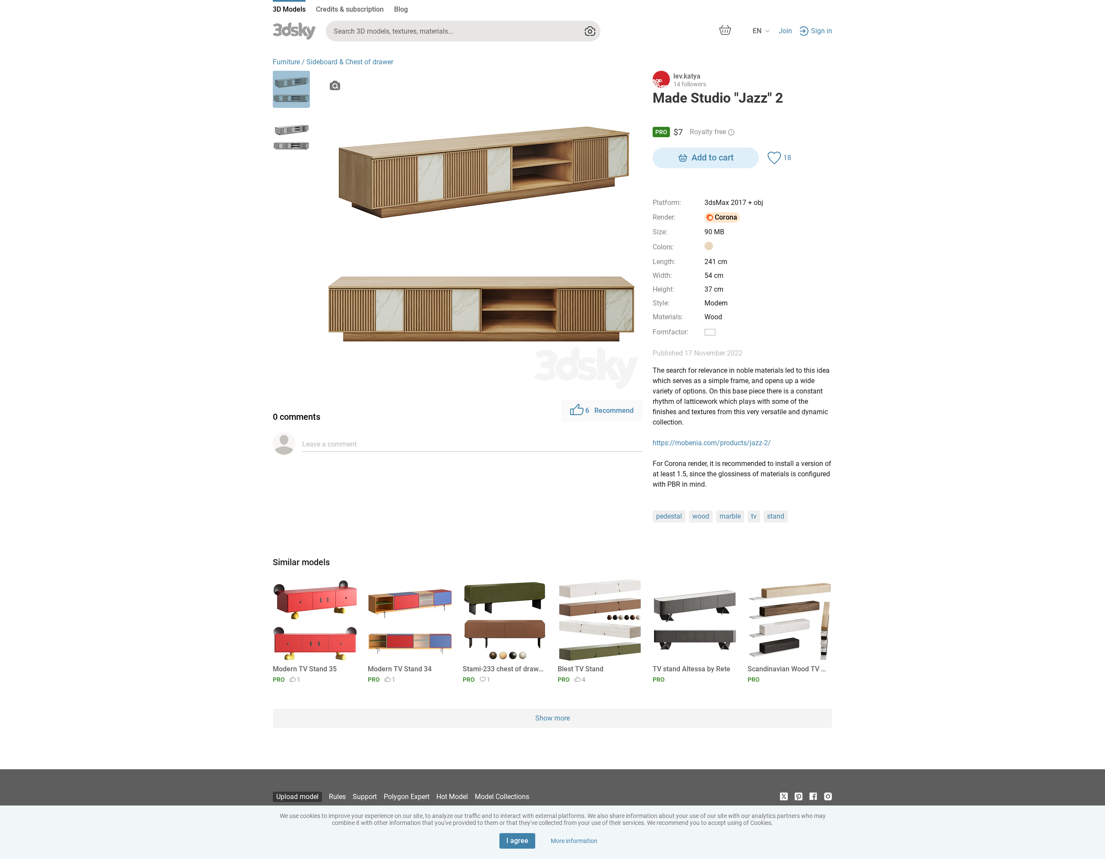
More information (574, 840)
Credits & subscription (350, 9)
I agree (517, 841)
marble (730, 516)
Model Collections (502, 797)
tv (754, 516)
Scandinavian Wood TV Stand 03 (788, 669)
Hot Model (452, 797)
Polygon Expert (406, 797)
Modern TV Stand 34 (400, 669)
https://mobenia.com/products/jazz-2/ (712, 443)
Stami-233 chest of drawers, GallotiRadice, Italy (503, 669)
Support (365, 797)
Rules (337, 797)
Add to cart (712, 157)
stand (775, 516)
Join (785, 31)
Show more (552, 718)
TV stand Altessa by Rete (691, 669)
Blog (401, 9)
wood (700, 516)
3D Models (289, 9)
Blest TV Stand (580, 669)
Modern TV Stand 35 (305, 669)
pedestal (669, 516)
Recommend (609, 410)
